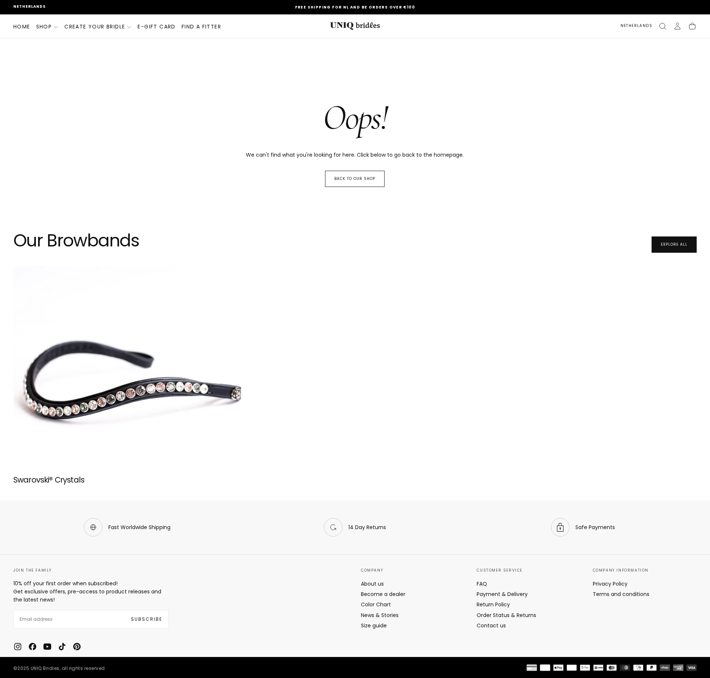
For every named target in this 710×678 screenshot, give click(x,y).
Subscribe (146, 619)
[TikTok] (62, 646)
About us (372, 583)
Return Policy (493, 604)
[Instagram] (17, 646)
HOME (21, 26)
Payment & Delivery (502, 594)
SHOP (44, 26)
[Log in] (677, 26)
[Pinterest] (76, 646)
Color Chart (376, 604)
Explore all (674, 244)
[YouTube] (47, 646)
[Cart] (692, 26)
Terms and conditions (621, 594)
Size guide (374, 625)
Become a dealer (383, 594)
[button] (29, 7)
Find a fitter (201, 26)
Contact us (491, 625)
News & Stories (380, 615)
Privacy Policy (610, 583)
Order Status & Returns (506, 615)
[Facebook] (32, 646)
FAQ (482, 583)
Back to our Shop (354, 178)
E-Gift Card (156, 26)
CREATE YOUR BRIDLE (94, 26)
